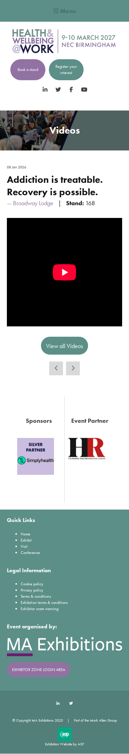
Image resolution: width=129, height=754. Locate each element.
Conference (30, 552)
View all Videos (64, 346)
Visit (24, 546)
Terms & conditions (36, 596)
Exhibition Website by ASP (64, 744)
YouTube (84, 90)
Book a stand (28, 69)
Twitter (58, 90)
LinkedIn (45, 90)
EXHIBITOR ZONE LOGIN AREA (38, 669)
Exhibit (26, 540)
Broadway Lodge (33, 203)
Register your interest (66, 69)
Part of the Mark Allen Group (95, 720)
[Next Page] (73, 368)
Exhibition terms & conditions (44, 602)
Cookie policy (32, 584)
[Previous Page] (56, 368)
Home (25, 534)
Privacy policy (32, 590)
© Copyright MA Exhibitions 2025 (37, 720)
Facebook (71, 90)
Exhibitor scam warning (39, 608)
